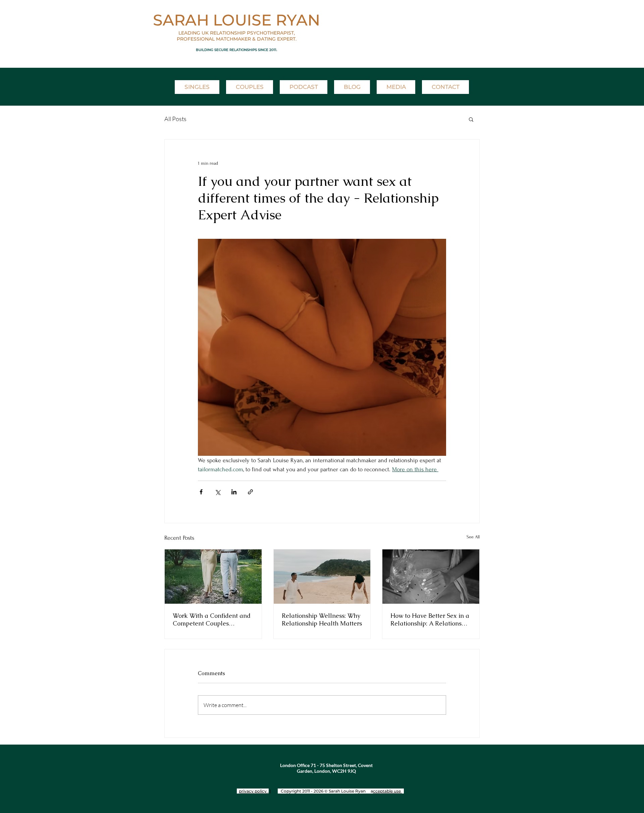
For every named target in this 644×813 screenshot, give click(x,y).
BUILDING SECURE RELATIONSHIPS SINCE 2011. (236, 50)
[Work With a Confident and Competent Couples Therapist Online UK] (213, 576)
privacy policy (254, 791)
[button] (471, 119)
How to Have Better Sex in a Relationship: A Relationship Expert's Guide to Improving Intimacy (430, 619)
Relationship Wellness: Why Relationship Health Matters (322, 619)
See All (473, 536)
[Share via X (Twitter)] (217, 492)
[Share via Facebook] (201, 492)
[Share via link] (250, 492)
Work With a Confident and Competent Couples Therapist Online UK (212, 619)
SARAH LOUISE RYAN (236, 20)
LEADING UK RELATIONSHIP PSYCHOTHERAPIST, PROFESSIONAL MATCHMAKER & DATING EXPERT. (237, 36)
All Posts (175, 118)
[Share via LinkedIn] (234, 492)
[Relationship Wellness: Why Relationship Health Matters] (322, 576)
